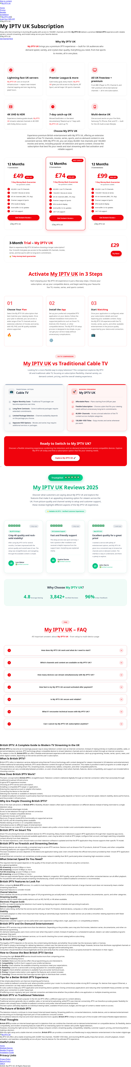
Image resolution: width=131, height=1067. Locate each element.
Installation (4, 14)
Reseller (3, 12)
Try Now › (116, 253)
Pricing (2, 10)
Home (2, 8)
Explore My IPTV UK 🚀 (65, 458)
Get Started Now (6, 39)
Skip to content (6, 1)
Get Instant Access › (23, 218)
